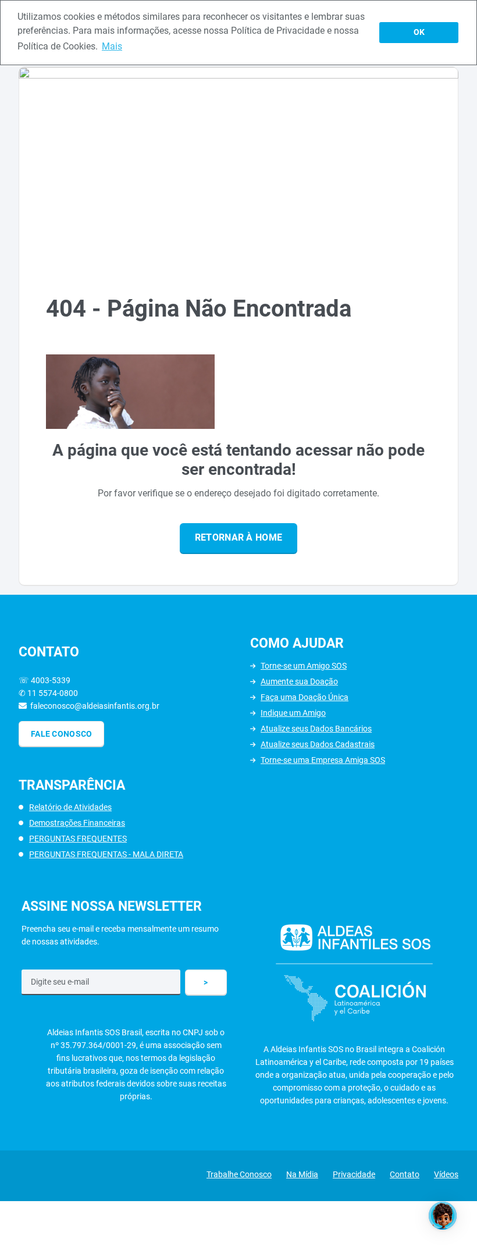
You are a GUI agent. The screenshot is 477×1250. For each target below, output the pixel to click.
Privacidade (354, 1174)
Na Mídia (302, 1174)
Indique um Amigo (293, 713)
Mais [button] (112, 46)
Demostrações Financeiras (77, 823)
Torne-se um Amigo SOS (304, 665)
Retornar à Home (239, 537)
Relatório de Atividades (70, 807)
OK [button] (419, 32)
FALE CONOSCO (61, 733)
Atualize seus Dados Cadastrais (318, 744)
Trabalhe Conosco (239, 1174)
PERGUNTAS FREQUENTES (78, 838)
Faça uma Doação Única (304, 697)
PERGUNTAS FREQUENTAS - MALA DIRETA (106, 854)
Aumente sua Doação (299, 681)
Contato (404, 1174)
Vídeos (446, 1174)
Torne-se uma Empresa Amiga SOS (323, 760)
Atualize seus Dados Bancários (316, 728)
